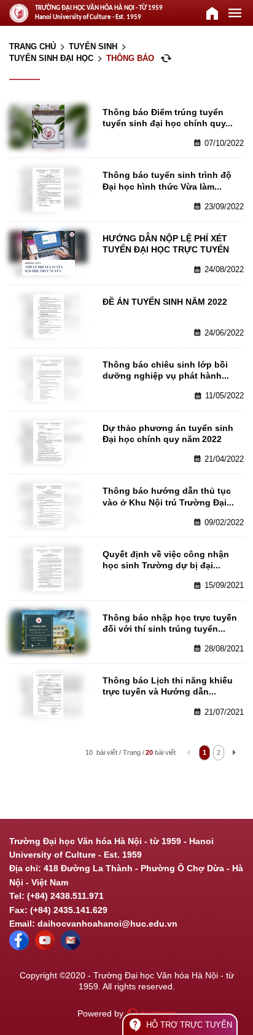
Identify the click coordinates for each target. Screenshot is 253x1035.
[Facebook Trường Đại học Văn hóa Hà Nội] (19, 947)
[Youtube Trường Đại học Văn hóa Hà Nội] (45, 947)
